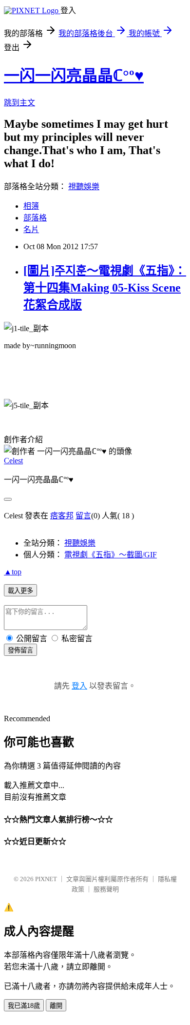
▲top (12, 572)
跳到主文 (19, 103)
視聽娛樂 (83, 186)
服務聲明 (106, 889)
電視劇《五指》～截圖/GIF (110, 555)
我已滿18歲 (24, 1005)
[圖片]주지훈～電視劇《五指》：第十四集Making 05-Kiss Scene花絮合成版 (104, 287)
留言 (83, 516)
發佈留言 (20, 650)
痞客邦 (62, 516)
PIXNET (46, 879)
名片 (31, 229)
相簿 (31, 206)
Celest (13, 460)
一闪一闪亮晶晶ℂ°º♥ (74, 75)
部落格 (35, 218)
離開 (56, 1005)
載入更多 (20, 590)
